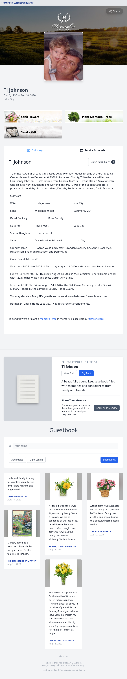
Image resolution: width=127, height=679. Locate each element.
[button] (22, 523)
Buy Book (86, 373)
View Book (69, 373)
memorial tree (48, 319)
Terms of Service (72, 665)
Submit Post (109, 459)
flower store (96, 319)
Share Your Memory (106, 407)
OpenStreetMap (67, 670)
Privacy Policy (55, 665)
